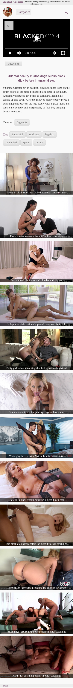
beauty (39, 142)
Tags (5, 134)
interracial (17, 134)
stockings (34, 134)
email (5, 685)
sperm (26, 142)
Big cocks (22, 122)
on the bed (11, 142)
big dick (49, 134)
